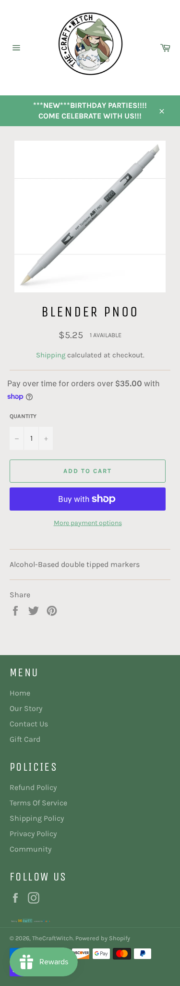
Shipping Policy (37, 818)
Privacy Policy (33, 833)
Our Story (26, 708)
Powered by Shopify (102, 938)
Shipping (50, 355)
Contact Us (29, 723)
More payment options (88, 523)
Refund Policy (33, 787)
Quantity (23, 416)
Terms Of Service (38, 802)
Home (20, 692)
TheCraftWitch (52, 938)
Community (30, 849)
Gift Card (25, 739)
